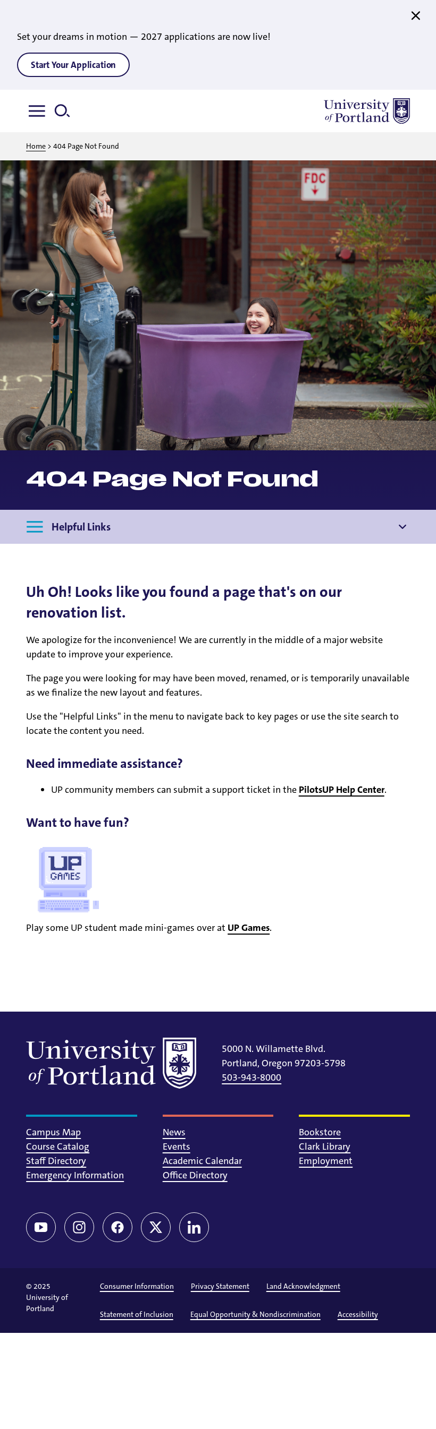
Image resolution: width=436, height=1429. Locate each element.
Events (176, 1146)
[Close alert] (415, 16)
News (174, 1132)
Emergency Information (75, 1175)
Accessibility (358, 1314)
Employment (326, 1160)
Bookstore (320, 1132)
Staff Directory (56, 1160)
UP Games (249, 927)
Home (36, 146)
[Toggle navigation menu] (402, 526)
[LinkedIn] (194, 1227)
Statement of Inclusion (136, 1314)
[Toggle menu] (39, 111)
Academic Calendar (202, 1160)
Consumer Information (137, 1286)
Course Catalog (57, 1146)
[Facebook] (117, 1227)
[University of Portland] (367, 111)
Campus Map (53, 1132)
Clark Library (324, 1146)
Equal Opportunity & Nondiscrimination (255, 1314)
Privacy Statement (220, 1286)
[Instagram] (79, 1227)
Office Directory (195, 1175)
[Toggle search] (66, 111)
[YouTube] (41, 1227)
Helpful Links (81, 527)
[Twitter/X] (156, 1227)
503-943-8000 (251, 1077)
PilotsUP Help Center (341, 789)
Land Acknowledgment (303, 1286)
